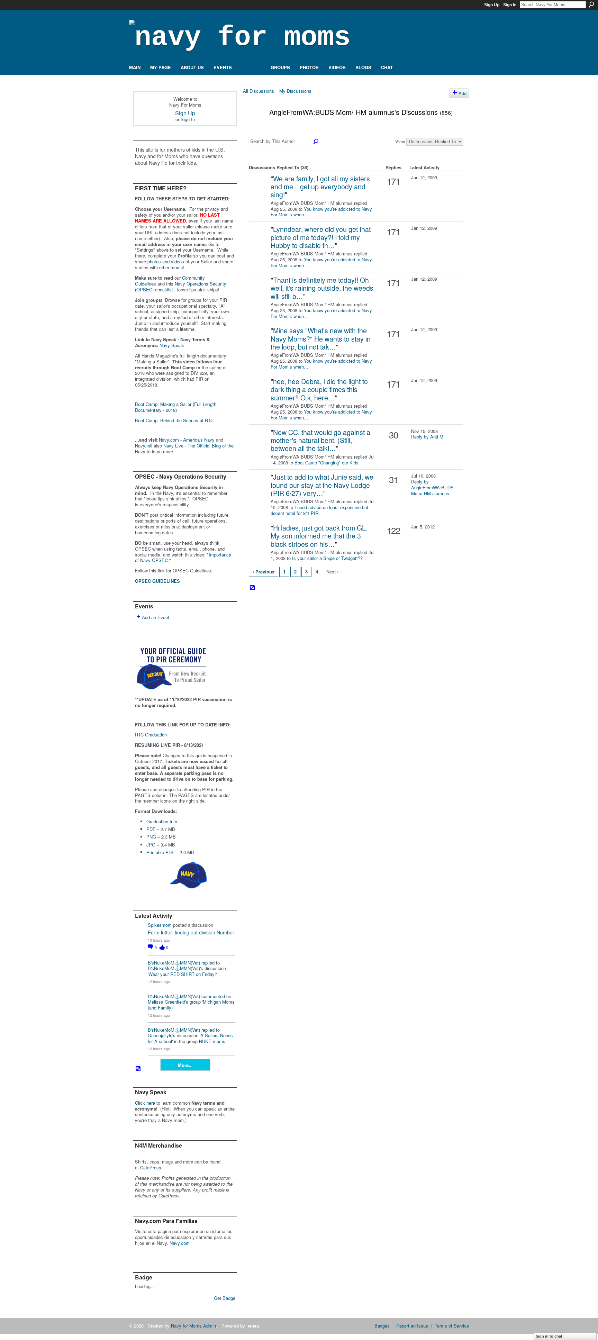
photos (154, 261)
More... (185, 1065)
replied (208, 962)
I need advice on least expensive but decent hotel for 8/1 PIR (319, 510)
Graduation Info (161, 821)
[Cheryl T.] (259, 488)
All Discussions (258, 91)
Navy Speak (172, 345)
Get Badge (224, 1298)
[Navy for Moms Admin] (259, 189)
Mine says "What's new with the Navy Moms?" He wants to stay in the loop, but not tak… (321, 339)
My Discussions (295, 91)
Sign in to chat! (550, 1336)
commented (213, 996)
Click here (145, 1102)
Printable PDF (160, 852)
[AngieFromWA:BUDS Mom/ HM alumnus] (254, 127)
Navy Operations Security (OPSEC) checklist (180, 286)
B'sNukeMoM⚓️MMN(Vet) (174, 962)
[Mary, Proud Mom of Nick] (259, 538)
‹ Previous (263, 571)
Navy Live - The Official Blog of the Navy (184, 448)
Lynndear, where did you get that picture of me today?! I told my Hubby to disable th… (321, 237)
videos (177, 261)
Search (591, 4)
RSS (138, 1069)
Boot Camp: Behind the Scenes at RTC (174, 420)
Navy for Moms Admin (193, 1325)
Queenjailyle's (161, 1035)
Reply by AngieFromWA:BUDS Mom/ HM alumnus (432, 487)
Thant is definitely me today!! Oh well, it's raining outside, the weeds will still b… (322, 288)
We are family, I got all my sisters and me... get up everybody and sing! (320, 187)
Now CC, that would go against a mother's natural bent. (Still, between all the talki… (320, 440)
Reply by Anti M (427, 436)
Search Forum (316, 142)
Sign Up (491, 4)
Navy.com (180, 1243)
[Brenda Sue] (259, 443)
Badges (382, 1325)
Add (462, 93)
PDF (150, 829)
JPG (150, 844)
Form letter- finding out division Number (191, 932)
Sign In (509, 4)
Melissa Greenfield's (168, 1001)
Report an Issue (412, 1325)
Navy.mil (143, 445)
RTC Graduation (151, 734)
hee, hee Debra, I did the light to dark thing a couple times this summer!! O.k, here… (319, 389)
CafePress (150, 1167)
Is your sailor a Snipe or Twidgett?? (327, 558)
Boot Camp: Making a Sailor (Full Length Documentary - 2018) (175, 407)
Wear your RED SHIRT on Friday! (182, 974)
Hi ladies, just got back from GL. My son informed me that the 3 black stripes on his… (319, 536)
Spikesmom (160, 925)
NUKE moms (212, 1041)
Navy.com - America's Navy (187, 439)
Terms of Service (452, 1325)
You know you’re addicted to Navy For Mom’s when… (321, 212)
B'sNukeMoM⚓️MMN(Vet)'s (175, 968)
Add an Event (155, 617)
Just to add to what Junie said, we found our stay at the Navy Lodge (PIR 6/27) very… (322, 485)
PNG (151, 836)
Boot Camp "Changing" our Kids (327, 462)
